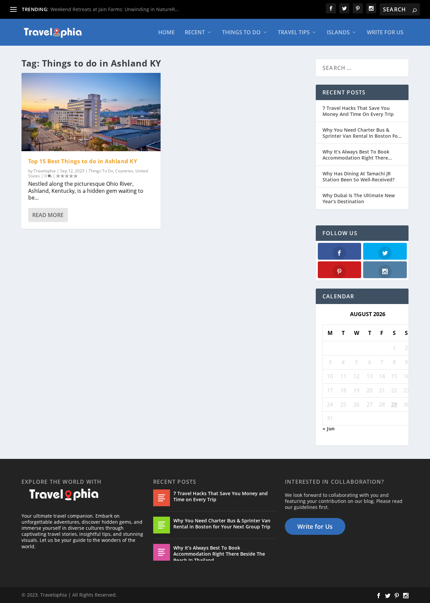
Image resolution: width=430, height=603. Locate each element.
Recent (195, 33)
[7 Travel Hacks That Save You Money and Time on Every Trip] (161, 497)
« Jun (328, 429)
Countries (124, 171)
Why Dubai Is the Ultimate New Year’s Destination (358, 198)
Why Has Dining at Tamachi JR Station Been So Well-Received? (358, 177)
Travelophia (45, 171)
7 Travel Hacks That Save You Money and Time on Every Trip (358, 111)
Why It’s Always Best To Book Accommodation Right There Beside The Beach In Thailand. (356, 155)
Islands (338, 33)
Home (166, 33)
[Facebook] (339, 251)
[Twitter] (385, 251)
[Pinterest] (339, 269)
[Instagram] (385, 269)
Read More (47, 215)
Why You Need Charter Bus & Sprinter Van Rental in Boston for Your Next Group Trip (361, 133)
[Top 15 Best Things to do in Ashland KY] (91, 112)
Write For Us (385, 33)
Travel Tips (294, 33)
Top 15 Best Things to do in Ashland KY (82, 161)
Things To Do (241, 33)
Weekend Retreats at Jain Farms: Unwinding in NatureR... (114, 9)
